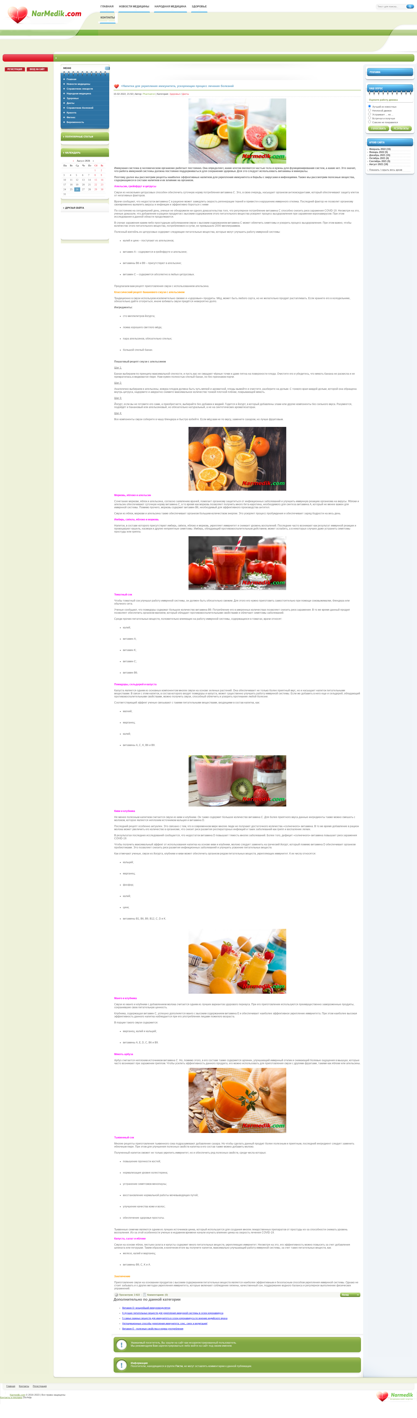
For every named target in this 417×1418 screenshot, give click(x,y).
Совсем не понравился (385, 122)
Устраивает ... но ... (382, 114)
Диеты (70, 103)
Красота (71, 112)
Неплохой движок (382, 110)
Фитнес (71, 117)
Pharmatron (149, 94)
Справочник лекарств (80, 88)
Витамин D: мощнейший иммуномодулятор (146, 1308)
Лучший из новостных (384, 106)
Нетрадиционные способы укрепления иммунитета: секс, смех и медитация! (164, 1323)
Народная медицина (79, 93)
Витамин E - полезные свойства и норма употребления (152, 1328)
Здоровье (73, 98)
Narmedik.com (17, 1394)
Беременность (75, 122)
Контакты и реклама (11, 1397)
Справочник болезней (80, 108)
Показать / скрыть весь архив (385, 170)
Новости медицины (78, 84)
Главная (71, 79)
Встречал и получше (383, 118)
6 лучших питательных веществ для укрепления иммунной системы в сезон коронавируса (172, 1313)
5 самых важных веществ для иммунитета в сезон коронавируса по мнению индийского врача (174, 1318)
